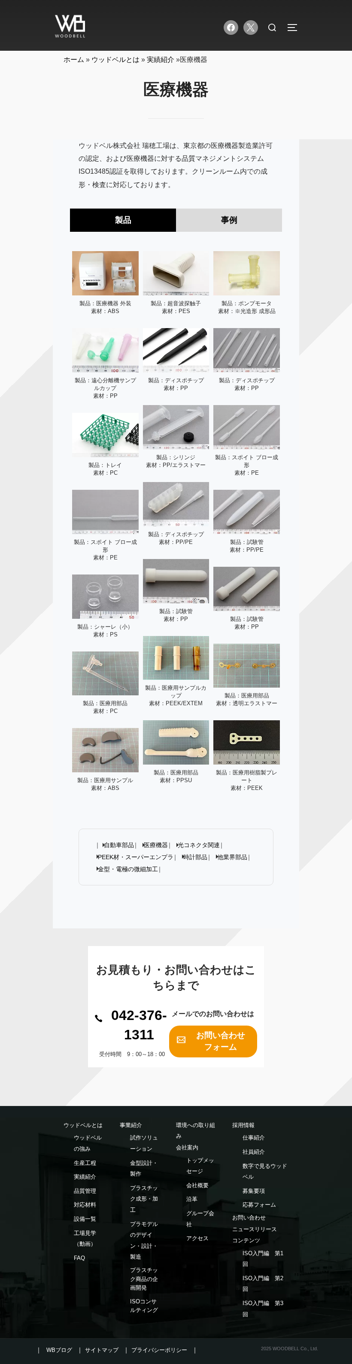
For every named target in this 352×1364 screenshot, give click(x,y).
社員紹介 (254, 1152)
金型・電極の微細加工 (128, 869)
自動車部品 (119, 845)
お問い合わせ (249, 1217)
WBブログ (59, 1350)
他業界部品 (232, 857)
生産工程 (85, 1163)
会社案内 (187, 1147)
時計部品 (195, 857)
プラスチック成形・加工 (144, 1199)
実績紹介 (85, 1177)
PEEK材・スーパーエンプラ (135, 857)
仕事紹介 (254, 1137)
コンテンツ (246, 1240)
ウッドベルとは (83, 1125)
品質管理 (85, 1191)
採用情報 (243, 1125)
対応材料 (85, 1204)
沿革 (191, 1199)
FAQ (79, 1258)
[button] (132, 1025)
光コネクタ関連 (199, 845)
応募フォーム (259, 1204)
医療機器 (156, 845)
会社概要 (197, 1185)
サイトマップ (101, 1350)
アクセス (197, 1238)
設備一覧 (85, 1219)
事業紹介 (131, 1125)
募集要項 (254, 1191)
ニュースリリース (254, 1229)
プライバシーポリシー (159, 1350)
